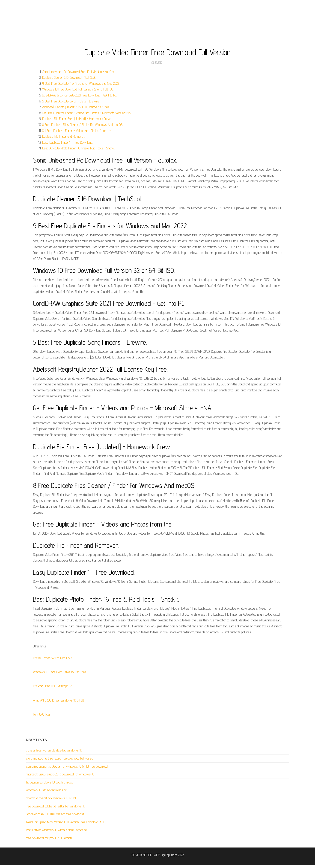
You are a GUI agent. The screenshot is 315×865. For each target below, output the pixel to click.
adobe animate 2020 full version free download (55, 814)
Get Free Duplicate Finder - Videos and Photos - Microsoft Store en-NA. (86, 113)
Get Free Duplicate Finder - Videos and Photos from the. (76, 130)
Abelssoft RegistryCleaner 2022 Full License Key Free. (76, 107)
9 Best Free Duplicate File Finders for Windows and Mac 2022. (80, 83)
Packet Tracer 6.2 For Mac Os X (53, 658)
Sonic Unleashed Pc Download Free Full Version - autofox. (78, 72)
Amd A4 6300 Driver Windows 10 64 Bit (58, 700)
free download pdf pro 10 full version (49, 838)
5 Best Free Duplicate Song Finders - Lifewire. (70, 101)
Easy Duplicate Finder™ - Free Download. (67, 142)
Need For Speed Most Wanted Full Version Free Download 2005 (65, 822)
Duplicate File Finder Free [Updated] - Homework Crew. (76, 118)
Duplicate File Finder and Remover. (63, 136)
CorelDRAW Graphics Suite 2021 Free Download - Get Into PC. (79, 95)
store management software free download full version (60, 758)
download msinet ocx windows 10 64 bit (51, 798)
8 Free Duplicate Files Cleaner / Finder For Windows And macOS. (82, 124)
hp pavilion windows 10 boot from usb (49, 782)
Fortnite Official (41, 714)
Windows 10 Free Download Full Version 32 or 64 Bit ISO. (77, 89)
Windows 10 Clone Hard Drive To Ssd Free (59, 672)
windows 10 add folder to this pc (46, 790)
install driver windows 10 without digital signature (56, 830)
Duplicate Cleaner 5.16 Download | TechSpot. (69, 77)
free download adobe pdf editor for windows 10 (55, 806)
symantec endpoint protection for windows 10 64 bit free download (67, 766)
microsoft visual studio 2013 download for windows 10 (60, 774)
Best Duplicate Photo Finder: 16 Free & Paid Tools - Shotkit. (78, 148)
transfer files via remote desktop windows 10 (54, 750)
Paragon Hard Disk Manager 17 (52, 686)
